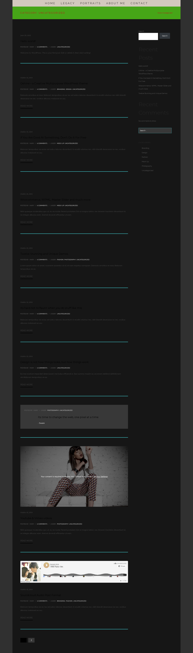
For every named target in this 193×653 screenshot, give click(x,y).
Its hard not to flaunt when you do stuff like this (51, 308)
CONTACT (139, 3)
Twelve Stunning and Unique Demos (44, 253)
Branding (61, 89)
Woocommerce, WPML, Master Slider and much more (55, 199)
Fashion (60, 260)
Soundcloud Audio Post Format (40, 595)
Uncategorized (167, 13)
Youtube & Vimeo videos (36, 518)
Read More (26, 106)
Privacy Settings (101, 476)
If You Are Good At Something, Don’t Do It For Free (53, 137)
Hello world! (28, 41)
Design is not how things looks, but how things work (54, 362)
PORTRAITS (90, 3)
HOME (50, 3)
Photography (70, 260)
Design (69, 89)
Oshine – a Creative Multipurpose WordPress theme (54, 83)
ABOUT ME (115, 3)
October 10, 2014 (26, 78)
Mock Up (60, 143)
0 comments (42, 47)
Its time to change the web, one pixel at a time (68, 417)
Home (159, 13)
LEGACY (68, 3)
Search (141, 31)
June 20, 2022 (25, 35)
